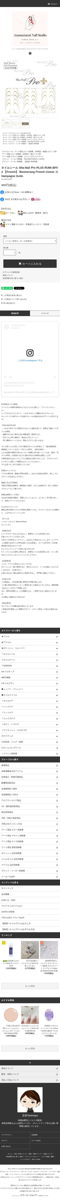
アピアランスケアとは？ (12, 906)
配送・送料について (35, 1154)
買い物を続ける (9, 303)
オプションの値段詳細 (11, 272)
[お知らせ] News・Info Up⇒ (19, 192)
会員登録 (34, 1135)
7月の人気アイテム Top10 (12, 917)
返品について (8, 275)
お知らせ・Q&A (8, 900)
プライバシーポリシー (32, 1156)
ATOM (38, 1159)
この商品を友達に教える (12, 295)
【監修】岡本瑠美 (33, 143)
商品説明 (15, 313)
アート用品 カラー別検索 (17, 135)
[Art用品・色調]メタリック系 (36, 135)
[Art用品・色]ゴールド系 (34, 137)
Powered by (16, 1196)
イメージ (45, 313)
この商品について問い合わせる (15, 299)
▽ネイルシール (14, 133)
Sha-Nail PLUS (26, 133)
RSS (33, 1159)
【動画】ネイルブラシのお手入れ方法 (18, 929)
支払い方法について (20, 1154)
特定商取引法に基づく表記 (13, 278)
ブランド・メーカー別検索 (17, 141)
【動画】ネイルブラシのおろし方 (16, 923)
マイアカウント (6, 1135)
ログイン (4, 1140)
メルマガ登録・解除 (47, 1156)
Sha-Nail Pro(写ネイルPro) (36, 141)
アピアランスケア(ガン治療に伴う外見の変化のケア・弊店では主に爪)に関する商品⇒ (27, 1188)
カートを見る (36, 1140)
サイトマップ (7, 888)
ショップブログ (25, 1159)
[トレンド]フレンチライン (36, 139)
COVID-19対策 (7, 912)
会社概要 (5, 894)
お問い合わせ (6, 1146)
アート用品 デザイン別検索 (17, 139)
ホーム (5, 133)
